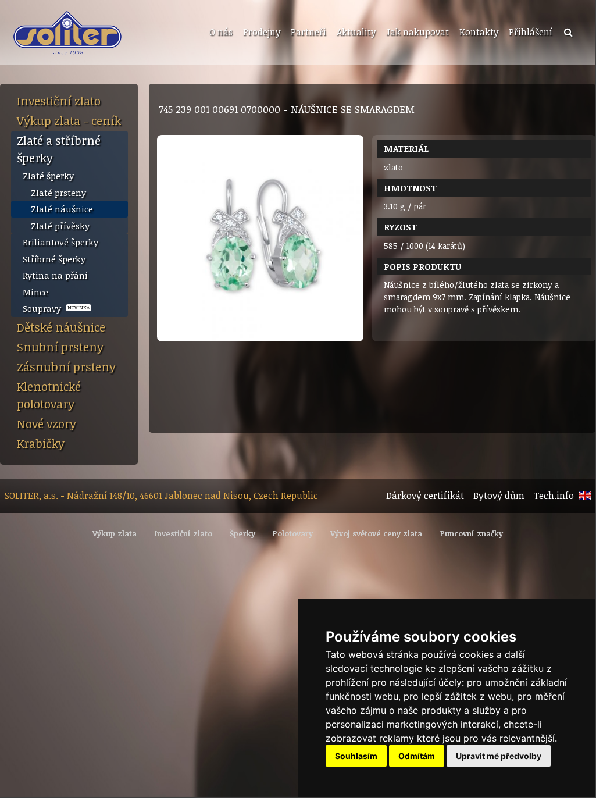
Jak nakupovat (417, 32)
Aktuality (356, 32)
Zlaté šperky (48, 175)
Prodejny (261, 32)
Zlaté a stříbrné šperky (59, 149)
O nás (221, 32)
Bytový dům (498, 495)
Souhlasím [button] (356, 756)
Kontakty (478, 32)
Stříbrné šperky (54, 259)
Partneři (308, 32)
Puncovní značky (471, 533)
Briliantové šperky (60, 242)
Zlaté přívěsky (60, 225)
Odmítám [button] (416, 756)
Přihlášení (530, 32)
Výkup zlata (114, 533)
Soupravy (56, 308)
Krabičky (41, 443)
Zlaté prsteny (58, 192)
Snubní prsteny (60, 347)
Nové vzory (46, 423)
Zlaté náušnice (62, 209)
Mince (35, 292)
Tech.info (554, 495)
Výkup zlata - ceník (69, 120)
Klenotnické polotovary (49, 395)
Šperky (242, 533)
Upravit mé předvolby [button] (498, 756)
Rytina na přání (55, 275)
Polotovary (293, 533)
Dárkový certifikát (425, 495)
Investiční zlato (59, 100)
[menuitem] (220, 32)
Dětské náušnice (61, 327)
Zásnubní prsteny (66, 366)
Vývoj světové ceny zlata (376, 533)
